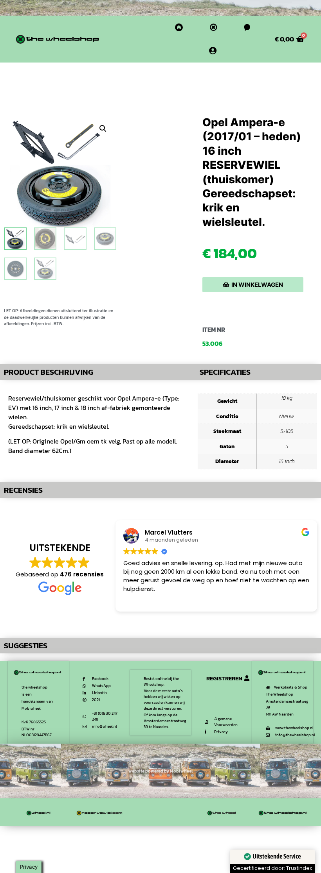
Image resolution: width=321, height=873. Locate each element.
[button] (103, 129)
